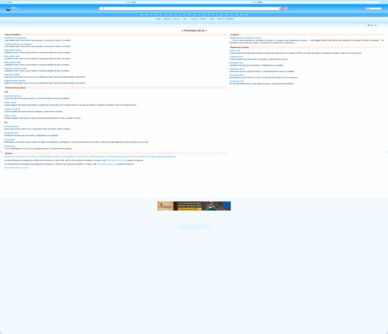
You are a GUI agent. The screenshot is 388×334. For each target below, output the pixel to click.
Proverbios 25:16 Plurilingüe (39, 157)
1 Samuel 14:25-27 (12, 109)
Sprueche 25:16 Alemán (106, 157)
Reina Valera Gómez (13, 50)
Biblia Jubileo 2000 (12, 62)
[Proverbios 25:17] (385, 156)
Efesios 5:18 (9, 146)
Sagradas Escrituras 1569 (15, 68)
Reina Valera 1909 (12, 56)
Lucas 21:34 (9, 140)
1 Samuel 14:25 (236, 57)
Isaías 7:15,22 (10, 116)
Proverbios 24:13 (237, 69)
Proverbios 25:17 (237, 75)
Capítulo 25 (26, 25)
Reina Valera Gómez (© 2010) (16, 168)
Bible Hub (172, 157)
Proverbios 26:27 (11, 126)
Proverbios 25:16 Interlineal (15, 157)
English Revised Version (14, 81)
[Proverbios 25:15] (2, 156)
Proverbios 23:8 (11, 133)
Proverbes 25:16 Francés (85, 157)
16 (309, 40)
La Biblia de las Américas (15, 38)
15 (232, 40)
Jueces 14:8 (235, 51)
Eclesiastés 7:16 (237, 81)
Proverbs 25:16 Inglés (147, 157)
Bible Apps (162, 157)
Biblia (13, 25)
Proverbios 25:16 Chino (127, 157)
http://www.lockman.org (116, 160)
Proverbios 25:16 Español (62, 157)
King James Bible (11, 75)
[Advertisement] (194, 185)
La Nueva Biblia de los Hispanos (18, 44)
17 (380, 40)
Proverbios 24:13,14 (12, 96)
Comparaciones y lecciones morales (245, 38)
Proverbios (19, 25)
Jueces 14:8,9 (10, 103)
